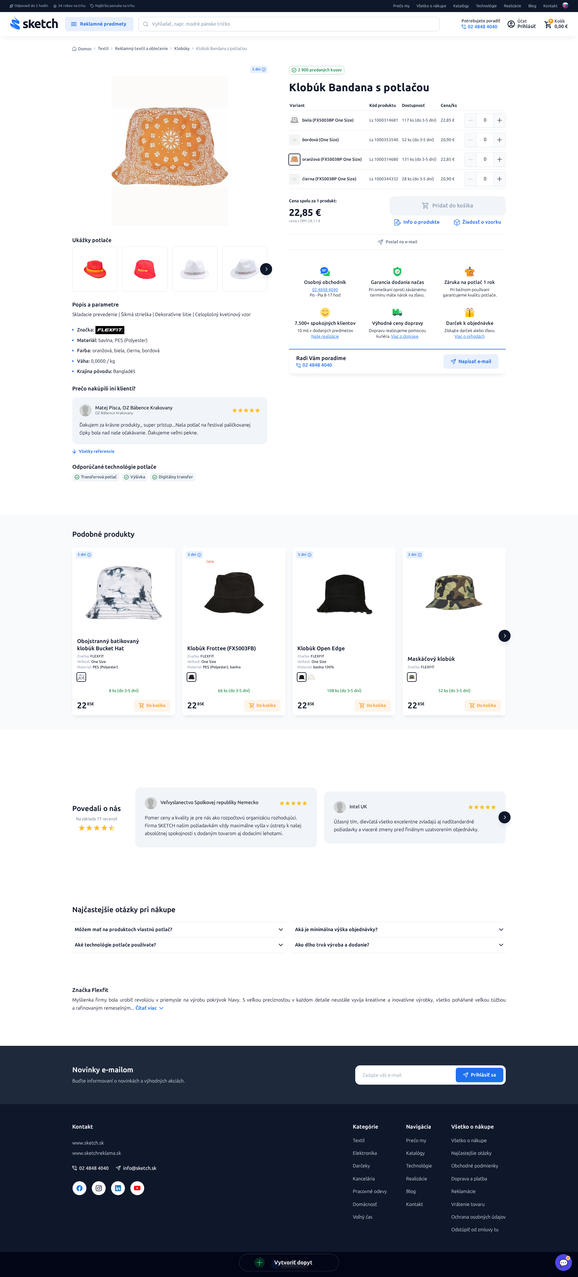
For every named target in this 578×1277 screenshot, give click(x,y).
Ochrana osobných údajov (478, 1217)
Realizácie (512, 6)
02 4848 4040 (325, 289)
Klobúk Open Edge (321, 648)
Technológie (486, 6)
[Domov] (34, 24)
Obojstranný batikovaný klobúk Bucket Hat (108, 644)
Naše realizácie (325, 336)
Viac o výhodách (470, 336)
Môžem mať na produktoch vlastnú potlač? (123, 929)
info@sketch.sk (139, 1168)
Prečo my (401, 6)
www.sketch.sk (88, 1143)
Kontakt (550, 6)
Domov (85, 48)
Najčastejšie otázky (471, 1153)
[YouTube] (137, 1188)
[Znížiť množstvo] (471, 120)
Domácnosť (365, 1204)
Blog (532, 6)
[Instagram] (99, 1188)
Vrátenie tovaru (468, 1204)
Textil (103, 48)
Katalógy (461, 6)
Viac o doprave (404, 336)
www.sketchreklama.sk (96, 1153)
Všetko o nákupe (431, 6)
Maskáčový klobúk (431, 659)
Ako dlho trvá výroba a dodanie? (332, 945)
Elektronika (365, 1153)
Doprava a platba (469, 1179)
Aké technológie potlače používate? (115, 945)
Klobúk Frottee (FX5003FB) (221, 648)
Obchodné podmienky (474, 1166)
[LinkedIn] (118, 1188)
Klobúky (182, 48)
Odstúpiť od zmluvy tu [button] (475, 1229)
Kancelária (364, 1179)
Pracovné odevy (370, 1191)
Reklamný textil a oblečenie (141, 48)
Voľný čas (362, 1217)
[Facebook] (79, 1188)
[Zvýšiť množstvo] (499, 120)
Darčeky (361, 1166)
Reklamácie (463, 1191)
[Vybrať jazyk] (565, 6)
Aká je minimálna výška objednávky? (336, 929)
